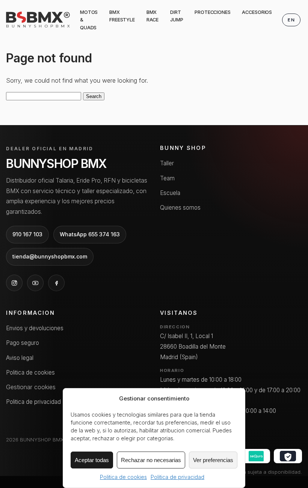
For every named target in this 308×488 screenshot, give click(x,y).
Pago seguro (22, 342)
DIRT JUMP (176, 16)
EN (291, 20)
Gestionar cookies (31, 387)
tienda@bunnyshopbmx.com (49, 256)
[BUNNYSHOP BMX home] (38, 17)
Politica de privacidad (177, 477)
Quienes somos (180, 207)
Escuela (170, 192)
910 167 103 (27, 234)
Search (93, 96)
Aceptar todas (92, 460)
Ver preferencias (213, 460)
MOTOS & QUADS (89, 19)
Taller (167, 163)
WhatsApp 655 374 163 (90, 234)
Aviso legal (19, 357)
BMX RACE (152, 16)
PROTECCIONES (212, 12)
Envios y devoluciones (34, 328)
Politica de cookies (123, 477)
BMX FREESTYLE (122, 16)
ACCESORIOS (257, 12)
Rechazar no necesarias (151, 460)
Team (167, 178)
